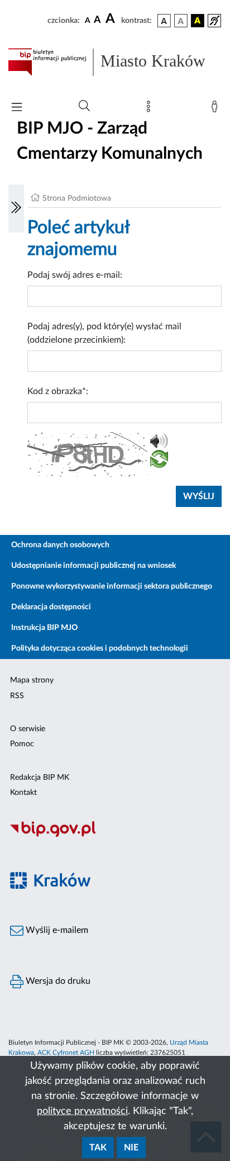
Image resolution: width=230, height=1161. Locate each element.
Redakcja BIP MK (39, 777)
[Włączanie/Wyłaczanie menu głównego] (16, 108)
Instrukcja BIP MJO (44, 628)
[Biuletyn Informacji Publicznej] (115, 835)
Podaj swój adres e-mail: (74, 275)
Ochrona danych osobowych (60, 545)
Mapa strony (32, 680)
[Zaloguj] (217, 109)
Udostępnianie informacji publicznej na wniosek (93, 566)
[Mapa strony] (150, 109)
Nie (131, 1147)
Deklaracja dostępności (51, 607)
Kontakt (23, 793)
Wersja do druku (56, 981)
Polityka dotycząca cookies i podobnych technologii (99, 648)
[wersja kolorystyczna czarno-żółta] (197, 20)
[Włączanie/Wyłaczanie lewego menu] (16, 208)
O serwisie (27, 729)
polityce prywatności (82, 1111)
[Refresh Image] (159, 461)
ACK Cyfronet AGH (65, 1052)
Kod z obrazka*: (57, 391)
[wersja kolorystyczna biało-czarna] (181, 20)
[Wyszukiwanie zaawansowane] (84, 106)
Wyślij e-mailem (55, 930)
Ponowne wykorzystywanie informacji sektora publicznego (111, 586)
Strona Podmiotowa (76, 198)
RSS (17, 696)
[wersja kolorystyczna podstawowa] (164, 20)
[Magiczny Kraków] (115, 887)
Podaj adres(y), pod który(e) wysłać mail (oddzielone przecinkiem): (104, 333)
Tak (98, 1147)
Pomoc (22, 744)
